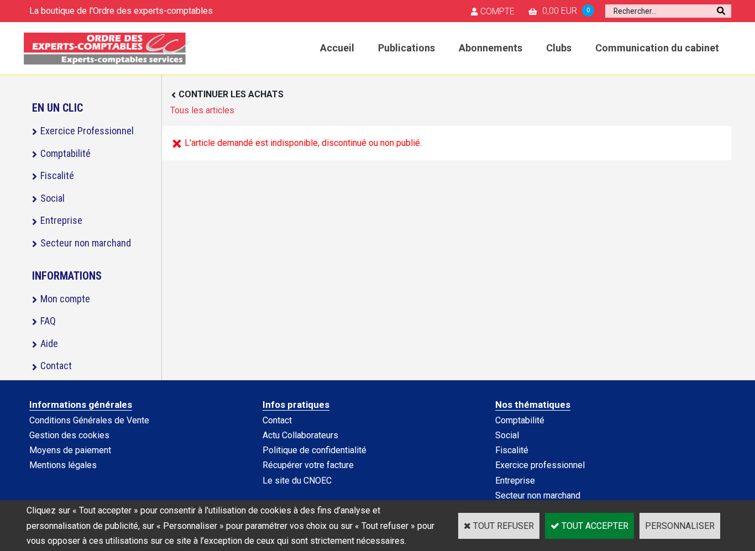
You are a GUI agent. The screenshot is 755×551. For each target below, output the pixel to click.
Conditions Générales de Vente (89, 420)
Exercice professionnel (540, 465)
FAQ (48, 321)
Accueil (337, 48)
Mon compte (65, 299)
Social (52, 198)
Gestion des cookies (69, 435)
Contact (56, 365)
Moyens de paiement (70, 450)
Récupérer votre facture (308, 465)
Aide (49, 343)
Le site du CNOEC (297, 480)
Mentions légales (63, 465)
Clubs (559, 48)
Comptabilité (65, 153)
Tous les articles (202, 110)
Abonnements (490, 48)
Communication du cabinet (657, 48)
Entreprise (61, 220)
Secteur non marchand (85, 243)
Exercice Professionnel (87, 131)
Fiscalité (57, 175)
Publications (406, 48)
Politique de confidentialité (314, 450)
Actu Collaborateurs (300, 435)
